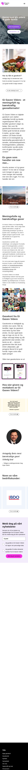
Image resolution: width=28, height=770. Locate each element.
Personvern (5, 769)
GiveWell (18, 249)
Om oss (4, 764)
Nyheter (4, 758)
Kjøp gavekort (6, 753)
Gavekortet (5, 756)
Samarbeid (5, 761)
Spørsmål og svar (6, 766)
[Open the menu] (24, 3)
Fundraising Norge (15, 251)
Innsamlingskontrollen (9, 249)
